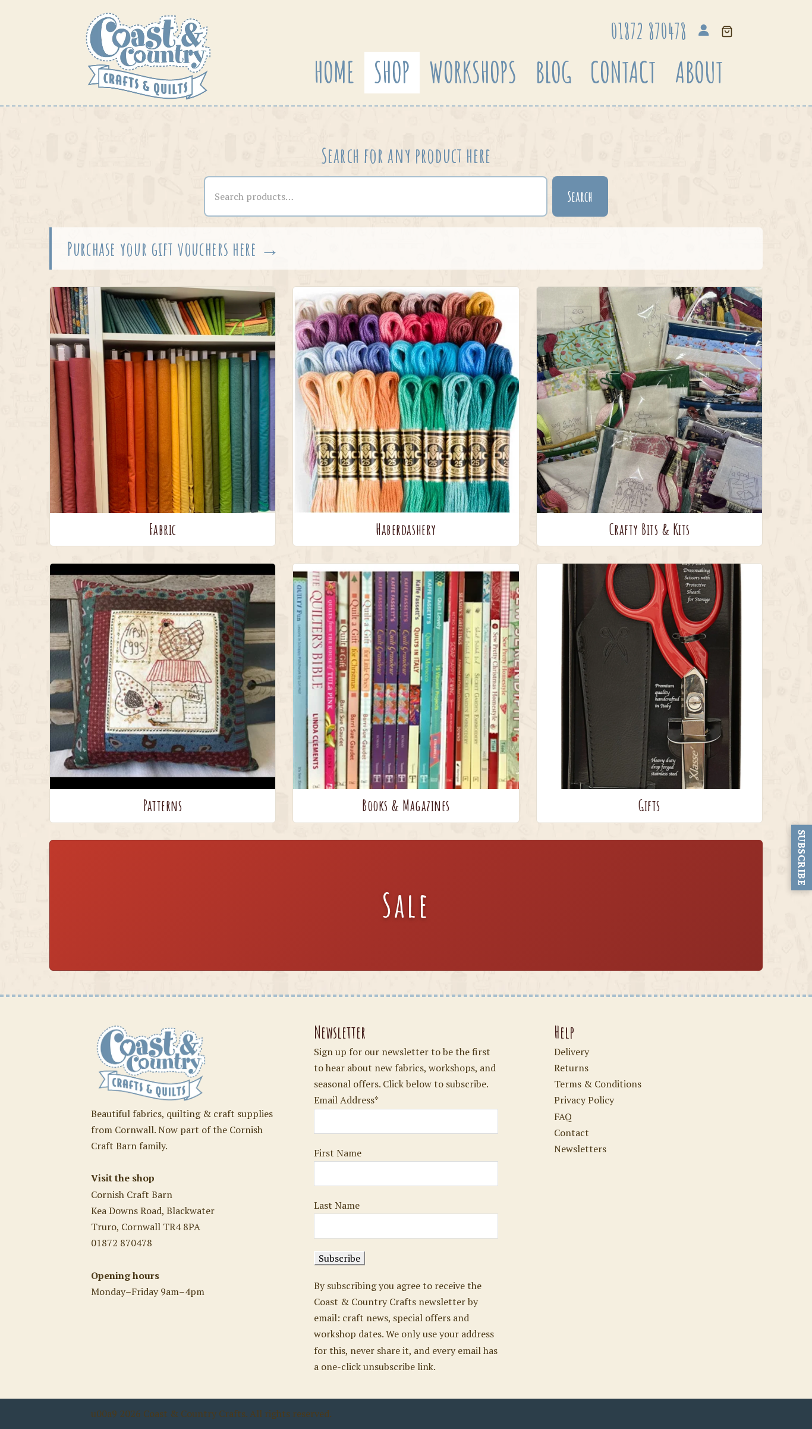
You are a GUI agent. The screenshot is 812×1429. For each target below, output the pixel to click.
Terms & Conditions (597, 1083)
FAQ (563, 1116)
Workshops (473, 72)
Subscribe (801, 857)
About (699, 72)
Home (334, 72)
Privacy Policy (584, 1099)
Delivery (571, 1051)
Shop (392, 72)
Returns (571, 1067)
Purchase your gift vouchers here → (173, 248)
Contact (623, 72)
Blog (553, 72)
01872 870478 (121, 1242)
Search (580, 196)
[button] (727, 32)
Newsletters (580, 1148)
